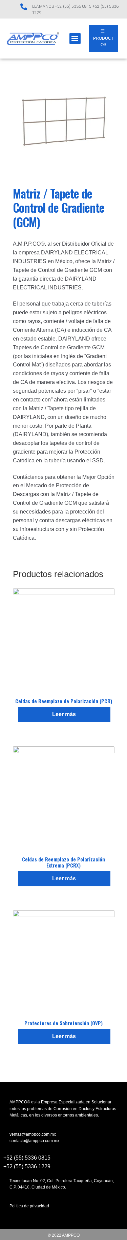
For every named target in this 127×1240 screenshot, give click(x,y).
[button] (75, 38)
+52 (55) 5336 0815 (26, 1158)
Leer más (64, 714)
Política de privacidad (29, 1206)
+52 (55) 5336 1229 (26, 1166)
